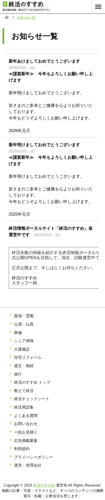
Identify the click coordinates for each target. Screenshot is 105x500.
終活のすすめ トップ (32, 382)
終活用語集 (24, 407)
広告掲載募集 (26, 440)
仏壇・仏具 (24, 324)
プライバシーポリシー (33, 457)
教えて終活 (24, 390)
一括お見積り (26, 432)
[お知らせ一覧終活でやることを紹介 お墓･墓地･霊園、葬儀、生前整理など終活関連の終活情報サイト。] (32, 9)
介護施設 (22, 349)
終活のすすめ (44, 485)
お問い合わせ (26, 423)
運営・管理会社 (27, 465)
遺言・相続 (24, 365)
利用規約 (22, 448)
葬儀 (18, 332)
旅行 (18, 374)
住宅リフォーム (27, 357)
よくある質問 (26, 415)
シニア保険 (24, 340)
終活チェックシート (31, 399)
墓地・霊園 (24, 316)
